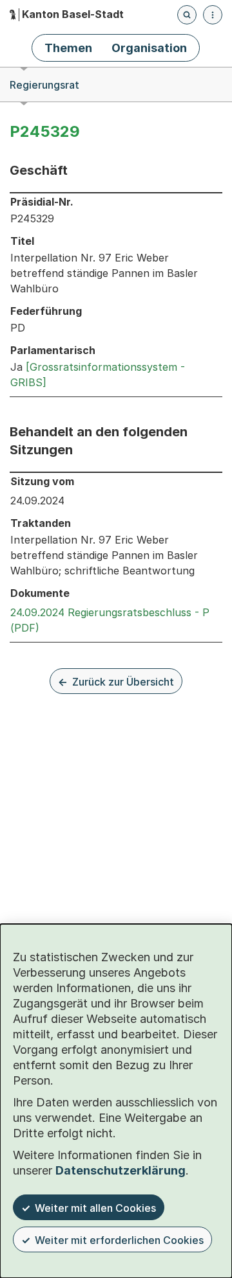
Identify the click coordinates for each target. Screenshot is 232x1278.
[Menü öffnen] (212, 14)
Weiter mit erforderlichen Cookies (119, 1240)
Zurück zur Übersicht (123, 681)
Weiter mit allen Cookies (95, 1208)
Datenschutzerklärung (120, 1170)
